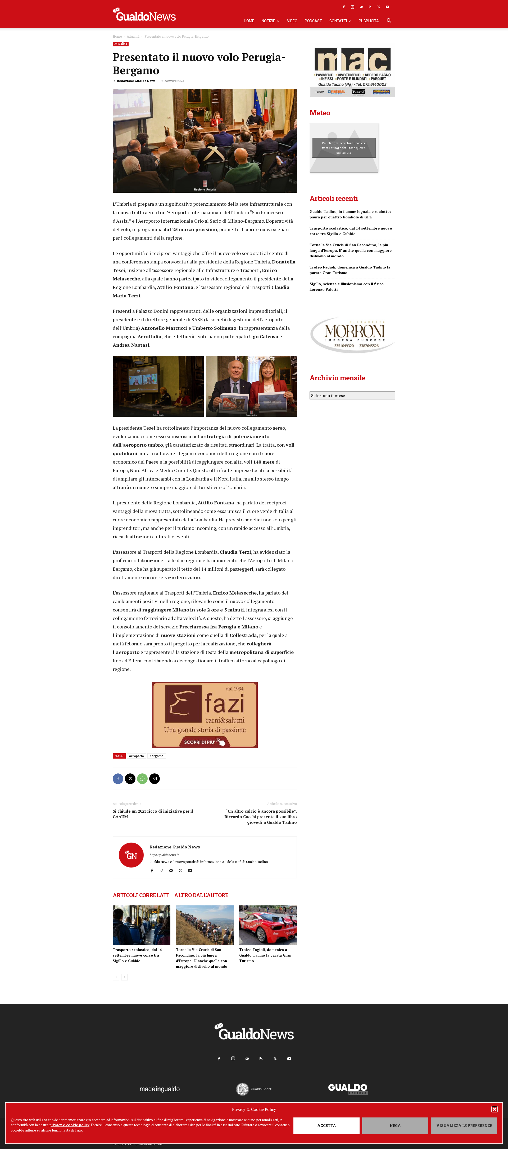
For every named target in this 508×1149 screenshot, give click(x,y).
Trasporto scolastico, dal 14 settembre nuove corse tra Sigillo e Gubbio (137, 955)
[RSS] (370, 7)
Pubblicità (369, 21)
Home (249, 21)
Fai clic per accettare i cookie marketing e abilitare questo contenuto (344, 148)
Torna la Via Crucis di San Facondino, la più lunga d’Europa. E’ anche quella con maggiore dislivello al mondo (351, 250)
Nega (395, 1125)
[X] (379, 7)
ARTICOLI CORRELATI (141, 895)
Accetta (326, 1125)
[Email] (154, 778)
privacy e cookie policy (69, 1124)
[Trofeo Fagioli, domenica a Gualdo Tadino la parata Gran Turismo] (268, 925)
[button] (494, 1109)
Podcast (313, 21)
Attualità (133, 36)
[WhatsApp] (142, 778)
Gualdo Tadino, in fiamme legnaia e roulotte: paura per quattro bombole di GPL (350, 214)
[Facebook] (344, 7)
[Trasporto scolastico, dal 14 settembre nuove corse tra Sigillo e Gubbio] (141, 925)
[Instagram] (352, 7)
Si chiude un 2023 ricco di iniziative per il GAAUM (153, 813)
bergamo (157, 756)
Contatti (338, 21)
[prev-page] (116, 977)
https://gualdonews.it (164, 855)
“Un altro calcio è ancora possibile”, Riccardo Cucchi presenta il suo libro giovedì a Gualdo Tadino (260, 816)
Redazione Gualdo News (136, 81)
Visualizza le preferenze (464, 1125)
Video (292, 21)
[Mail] (361, 7)
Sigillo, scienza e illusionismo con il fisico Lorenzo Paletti (347, 286)
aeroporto (136, 756)
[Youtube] (387, 7)
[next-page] (124, 977)
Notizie (268, 21)
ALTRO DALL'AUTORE (201, 895)
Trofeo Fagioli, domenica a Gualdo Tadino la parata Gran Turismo (265, 955)
